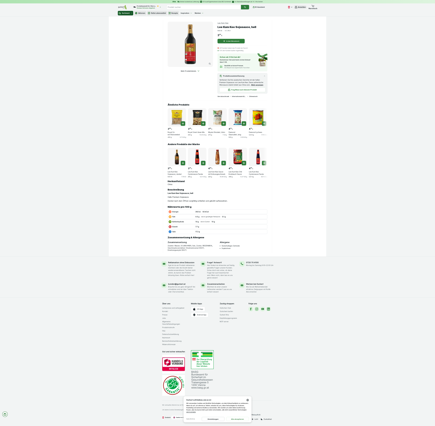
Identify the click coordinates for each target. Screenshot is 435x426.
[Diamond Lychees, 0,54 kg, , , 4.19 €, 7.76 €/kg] (258, 117)
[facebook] (251, 309)
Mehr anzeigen (257, 85)
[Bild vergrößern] (210, 64)
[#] (202, 359)
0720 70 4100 (252, 262)
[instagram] (256, 309)
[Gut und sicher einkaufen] (173, 385)
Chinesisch (253, 96)
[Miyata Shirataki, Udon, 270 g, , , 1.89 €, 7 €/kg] (217, 117)
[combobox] (204, 7)
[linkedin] (268, 309)
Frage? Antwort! (214, 262)
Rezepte (174, 13)
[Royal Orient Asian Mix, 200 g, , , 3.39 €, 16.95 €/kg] (197, 117)
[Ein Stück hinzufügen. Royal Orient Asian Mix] (203, 123)
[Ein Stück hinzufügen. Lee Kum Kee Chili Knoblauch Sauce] (244, 163)
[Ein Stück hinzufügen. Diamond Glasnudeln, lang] (244, 123)
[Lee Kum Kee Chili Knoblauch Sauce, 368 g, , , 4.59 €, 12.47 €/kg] (238, 157)
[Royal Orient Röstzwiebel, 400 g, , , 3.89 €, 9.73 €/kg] (177, 117)
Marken (198, 13)
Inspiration (185, 13)
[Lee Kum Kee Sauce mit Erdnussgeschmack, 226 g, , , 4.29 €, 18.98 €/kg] (217, 157)
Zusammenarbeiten (216, 284)
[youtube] (262, 309)
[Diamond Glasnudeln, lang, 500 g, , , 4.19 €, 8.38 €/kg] (238, 117)
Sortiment (126, 13)
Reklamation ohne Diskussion (181, 262)
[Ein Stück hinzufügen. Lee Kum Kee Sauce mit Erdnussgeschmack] (223, 163)
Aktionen (141, 13)
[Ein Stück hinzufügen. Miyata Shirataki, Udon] (223, 123)
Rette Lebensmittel (158, 13)
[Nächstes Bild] (263, 117)
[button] (300, 7)
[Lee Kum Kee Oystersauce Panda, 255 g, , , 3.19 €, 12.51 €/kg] (197, 157)
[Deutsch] (290, 7)
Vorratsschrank (223, 96)
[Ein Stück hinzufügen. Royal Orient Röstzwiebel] (183, 123)
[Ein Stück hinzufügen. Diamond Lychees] (264, 123)
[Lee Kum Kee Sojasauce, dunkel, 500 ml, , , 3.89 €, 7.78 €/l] (177, 157)
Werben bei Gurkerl (254, 284)
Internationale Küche (239, 96)
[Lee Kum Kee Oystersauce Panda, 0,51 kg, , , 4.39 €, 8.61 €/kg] (258, 157)
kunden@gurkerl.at (177, 284)
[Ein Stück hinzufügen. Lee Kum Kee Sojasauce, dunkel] (183, 163)
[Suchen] (245, 7)
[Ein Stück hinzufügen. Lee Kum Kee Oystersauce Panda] (203, 163)
